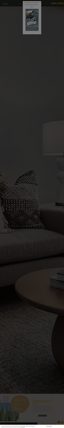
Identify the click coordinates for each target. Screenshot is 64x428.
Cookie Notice (23, 427)
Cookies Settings (49, 426)
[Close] (63, 426)
